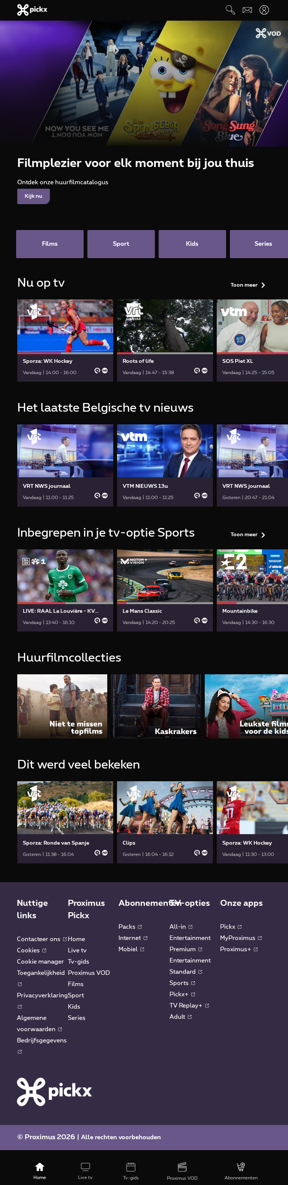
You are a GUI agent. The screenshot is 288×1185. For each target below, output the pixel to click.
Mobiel (128, 949)
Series (77, 1018)
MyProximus (238, 938)
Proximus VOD (89, 973)
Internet (130, 938)
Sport (76, 996)
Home (76, 939)
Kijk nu (33, 196)
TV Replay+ (187, 1006)
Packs (127, 927)
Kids (74, 1007)
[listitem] (62, 706)
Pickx (228, 927)
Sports (180, 983)
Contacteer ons (39, 939)
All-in (179, 927)
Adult (178, 1017)
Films (76, 984)
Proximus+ (236, 949)
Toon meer (244, 285)
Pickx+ (180, 994)
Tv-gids (78, 962)
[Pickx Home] (54, 1092)
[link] (65, 340)
